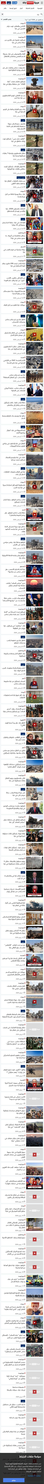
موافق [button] (14, 1480)
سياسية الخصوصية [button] (34, 1475)
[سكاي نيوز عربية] (31, 2)
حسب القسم (7, 19)
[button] (2, 14)
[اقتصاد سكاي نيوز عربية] (14, 2)
